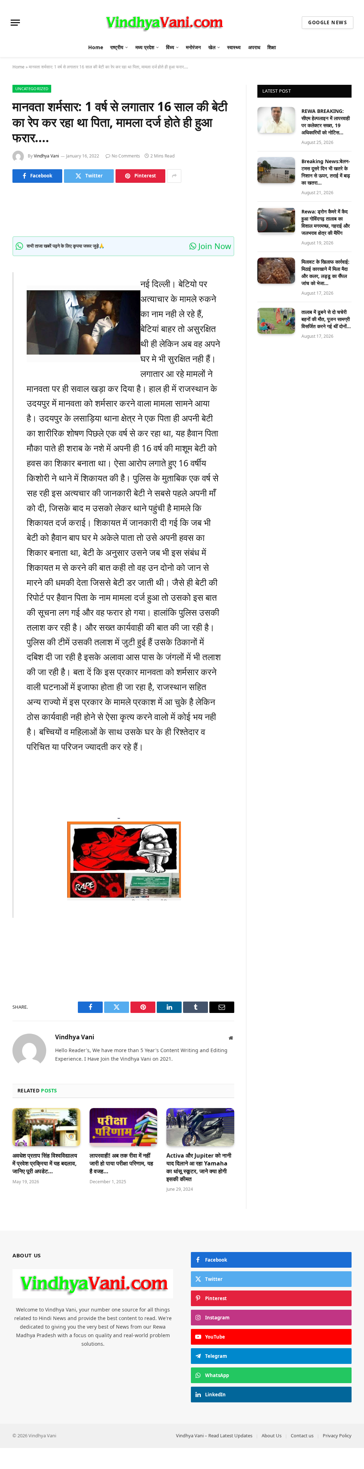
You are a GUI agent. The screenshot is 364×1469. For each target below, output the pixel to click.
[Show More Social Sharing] (174, 176)
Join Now (213, 245)
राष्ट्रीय (116, 47)
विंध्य (170, 47)
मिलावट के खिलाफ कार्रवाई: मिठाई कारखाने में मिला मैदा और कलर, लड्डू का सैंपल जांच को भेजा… (325, 272)
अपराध (254, 47)
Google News (327, 22)
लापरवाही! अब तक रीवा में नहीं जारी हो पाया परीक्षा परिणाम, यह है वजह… (121, 1163)
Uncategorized (31, 88)
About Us (272, 1435)
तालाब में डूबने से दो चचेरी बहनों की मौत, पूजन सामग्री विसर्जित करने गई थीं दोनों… (326, 319)
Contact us (302, 1435)
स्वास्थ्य (234, 47)
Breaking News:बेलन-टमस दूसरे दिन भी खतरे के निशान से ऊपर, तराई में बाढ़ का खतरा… (325, 172)
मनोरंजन (193, 47)
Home (95, 47)
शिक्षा (271, 47)
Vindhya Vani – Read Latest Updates (214, 1435)
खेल (211, 47)
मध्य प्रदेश (144, 47)
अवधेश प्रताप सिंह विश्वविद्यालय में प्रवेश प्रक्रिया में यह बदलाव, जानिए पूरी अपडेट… (44, 1163)
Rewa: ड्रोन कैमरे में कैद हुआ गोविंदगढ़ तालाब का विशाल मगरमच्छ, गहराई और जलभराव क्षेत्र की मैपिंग (325, 222)
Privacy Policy (337, 1435)
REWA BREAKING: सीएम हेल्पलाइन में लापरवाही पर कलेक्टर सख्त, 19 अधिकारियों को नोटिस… (325, 122)
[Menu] (15, 23)
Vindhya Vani (46, 156)
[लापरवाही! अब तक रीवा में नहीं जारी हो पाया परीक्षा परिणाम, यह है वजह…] (123, 1127)
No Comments (126, 156)
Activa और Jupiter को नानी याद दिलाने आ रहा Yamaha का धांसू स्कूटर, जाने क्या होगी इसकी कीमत (198, 1167)
